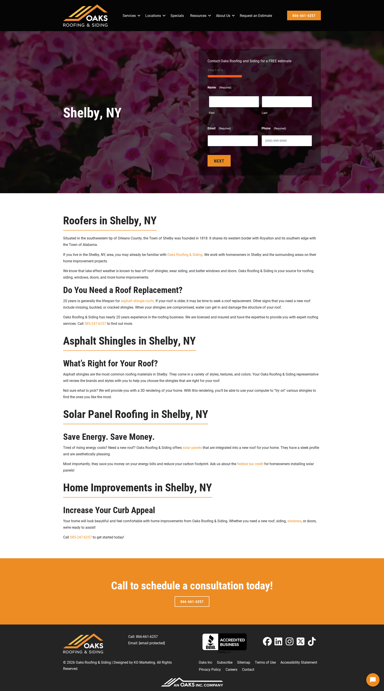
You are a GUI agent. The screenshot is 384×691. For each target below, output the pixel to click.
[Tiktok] (311, 641)
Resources (198, 15)
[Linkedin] (278, 641)
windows (293, 520)
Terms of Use (265, 662)
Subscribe (224, 662)
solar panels (192, 447)
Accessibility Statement (298, 662)
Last (264, 113)
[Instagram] (289, 641)
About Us (223, 15)
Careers (231, 669)
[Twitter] (300, 641)
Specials (177, 15)
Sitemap (243, 662)
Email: (146, 643)
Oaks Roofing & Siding (184, 254)
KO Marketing (144, 662)
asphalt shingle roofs (137, 300)
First (211, 113)
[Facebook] (267, 641)
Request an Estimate (256, 15)
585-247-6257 (95, 323)
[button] (139, 15)
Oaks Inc (205, 662)
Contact (248, 669)
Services (129, 15)
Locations (153, 15)
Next (219, 161)
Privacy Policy (210, 669)
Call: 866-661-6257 (143, 636)
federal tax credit (250, 463)
